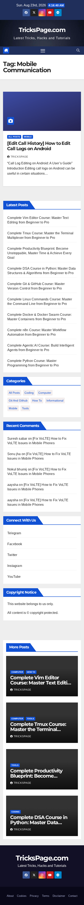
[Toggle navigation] (42, 51)
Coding (29, 392)
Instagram (14, 565)
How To (37, 400)
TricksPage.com (42, 30)
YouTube (14, 576)
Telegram (14, 533)
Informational (54, 400)
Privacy (34, 895)
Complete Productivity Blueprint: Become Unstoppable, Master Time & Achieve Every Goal (39, 253)
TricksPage (19, 156)
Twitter (12, 555)
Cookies (22, 895)
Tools (25, 408)
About (10, 895)
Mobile (28, 137)
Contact (72, 895)
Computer (44, 392)
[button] (78, 50)
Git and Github (18, 400)
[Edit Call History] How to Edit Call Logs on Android (38, 146)
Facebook (14, 544)
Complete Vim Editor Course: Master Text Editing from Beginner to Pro (42, 683)
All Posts (14, 137)
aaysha (12, 484)
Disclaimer (59, 895)
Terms (45, 895)
